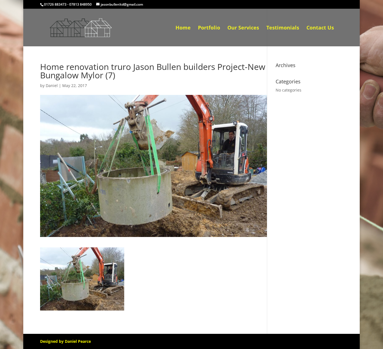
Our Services (243, 28)
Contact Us (320, 28)
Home (183, 28)
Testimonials (282, 28)
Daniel (52, 85)
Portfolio (209, 28)
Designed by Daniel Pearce (65, 341)
